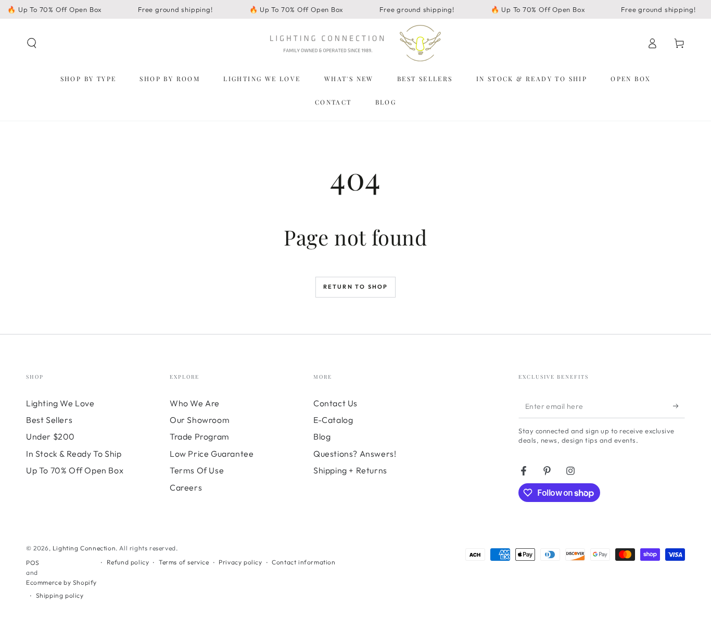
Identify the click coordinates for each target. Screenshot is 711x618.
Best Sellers (49, 420)
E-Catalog (333, 420)
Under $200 (50, 436)
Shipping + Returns (350, 470)
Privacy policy (240, 562)
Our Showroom (200, 420)
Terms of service (184, 562)
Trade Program (200, 436)
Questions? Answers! (354, 453)
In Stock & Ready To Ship (73, 453)
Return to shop (355, 286)
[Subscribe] (679, 406)
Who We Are (195, 403)
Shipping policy (60, 595)
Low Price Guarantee (211, 453)
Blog (322, 436)
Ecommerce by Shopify (61, 582)
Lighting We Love (60, 403)
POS (33, 562)
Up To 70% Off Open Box (74, 470)
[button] (31, 43)
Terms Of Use (197, 470)
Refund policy (128, 562)
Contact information (303, 562)
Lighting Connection (84, 548)
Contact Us (335, 403)
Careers (186, 487)
